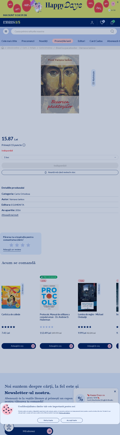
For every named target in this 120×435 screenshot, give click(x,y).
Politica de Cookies (64, 413)
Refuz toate (48, 420)
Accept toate (72, 420)
